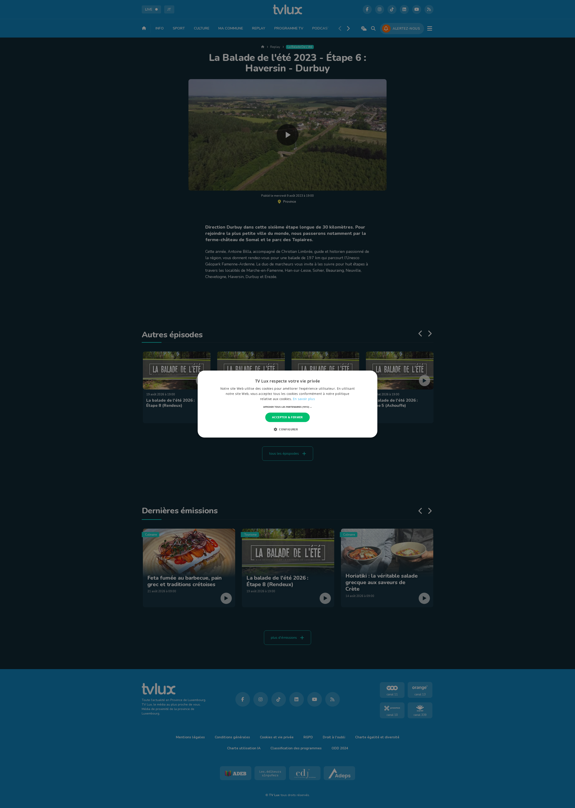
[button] (287, 407)
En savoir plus (304, 399)
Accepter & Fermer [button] (287, 417)
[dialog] (287, 403)
